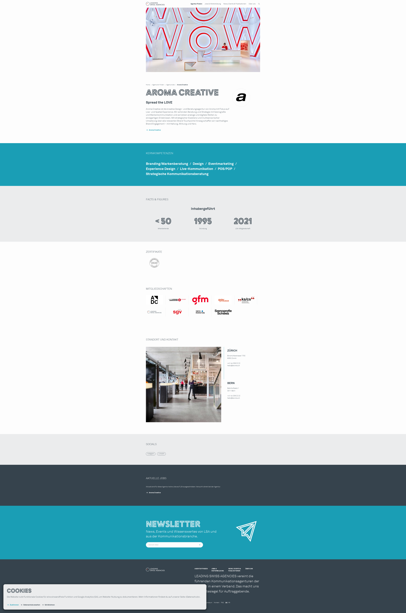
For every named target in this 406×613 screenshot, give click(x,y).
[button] (196, 4)
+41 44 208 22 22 (233, 363)
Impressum (208, 602)
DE (226, 602)
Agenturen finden (158, 85)
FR (229, 602)
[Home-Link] (155, 4)
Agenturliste (170, 85)
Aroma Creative (182, 85)
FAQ (222, 602)
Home (148, 85)
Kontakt (216, 602)
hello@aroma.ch (233, 365)
